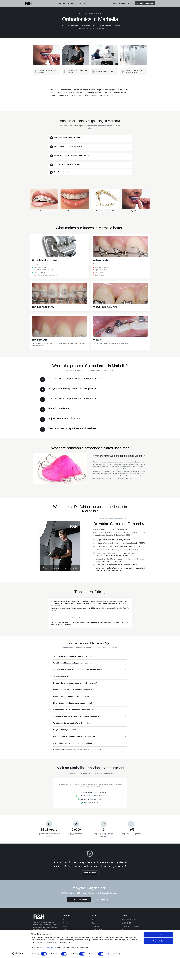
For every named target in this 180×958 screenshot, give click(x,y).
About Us (83, 3)
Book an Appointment (145, 3)
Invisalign (66, 929)
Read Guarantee (90, 872)
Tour (93, 923)
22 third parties (48, 947)
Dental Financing (97, 929)
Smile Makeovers (69, 920)
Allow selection (158, 941)
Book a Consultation (79, 899)
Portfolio (61, 3)
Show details (112, 954)
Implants (65, 926)
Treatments (72, 3)
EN (128, 3)
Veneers (66, 923)
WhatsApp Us (102, 899)
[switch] (64, 954)
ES (132, 3)
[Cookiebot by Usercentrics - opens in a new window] (18, 954)
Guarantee (95, 926)
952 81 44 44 (120, 3)
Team (94, 920)
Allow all (158, 935)
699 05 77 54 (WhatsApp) (133, 926)
